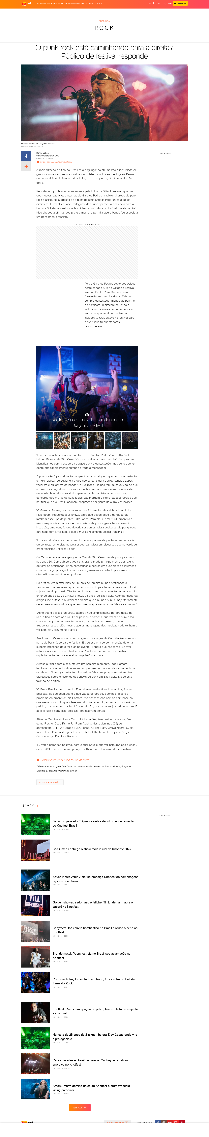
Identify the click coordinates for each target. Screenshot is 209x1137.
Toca (170, 11)
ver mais (78, 1108)
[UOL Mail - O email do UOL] (157, 3)
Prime (165, 11)
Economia (81, 11)
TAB (160, 11)
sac (150, 3)
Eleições (44, 11)
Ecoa (136, 11)
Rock (105, 27)
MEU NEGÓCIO (67, 4)
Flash (35, 11)
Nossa (154, 11)
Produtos (26, 11)
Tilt (132, 11)
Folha (90, 11)
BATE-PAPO (55, 4)
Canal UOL (145, 11)
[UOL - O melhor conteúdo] (26, 4)
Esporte (98, 11)
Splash (107, 11)
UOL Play (99, 4)
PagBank (90, 4)
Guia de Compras (182, 11)
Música (104, 20)
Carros (72, 11)
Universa (116, 11)
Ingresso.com (43, 4)
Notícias (53, 11)
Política (63, 11)
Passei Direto (79, 4)
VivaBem (125, 11)
